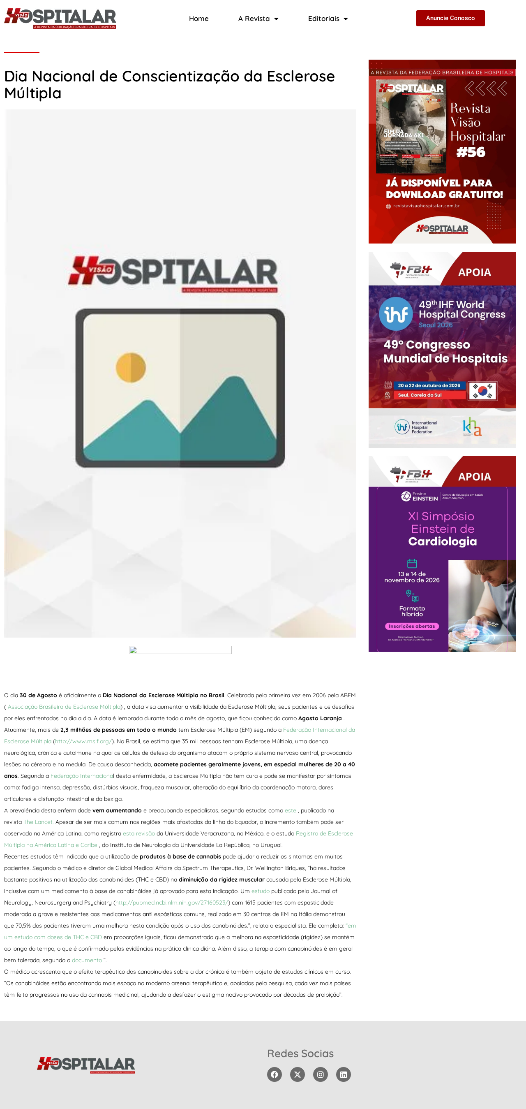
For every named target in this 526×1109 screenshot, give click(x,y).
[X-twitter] (297, 1074)
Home (199, 18)
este (291, 810)
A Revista (254, 18)
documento (88, 960)
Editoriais (323, 18)
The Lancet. (38, 822)
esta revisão (140, 833)
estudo (261, 891)
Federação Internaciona (82, 776)
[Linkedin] (343, 1074)
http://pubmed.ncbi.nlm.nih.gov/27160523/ (171, 902)
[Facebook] (274, 1074)
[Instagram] (320, 1074)
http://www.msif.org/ (83, 741)
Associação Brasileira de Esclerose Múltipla (64, 706)
